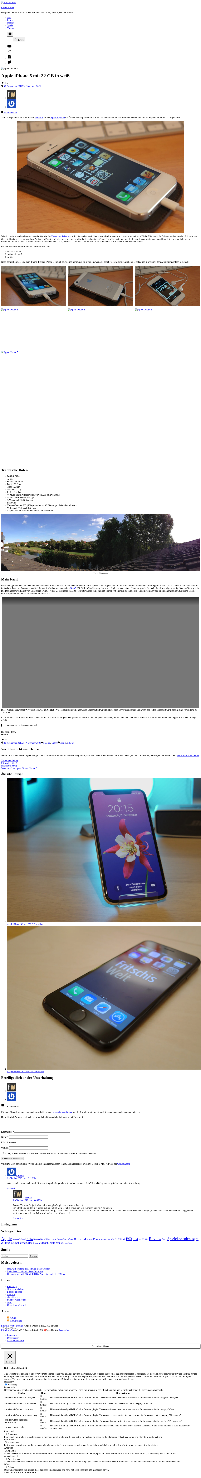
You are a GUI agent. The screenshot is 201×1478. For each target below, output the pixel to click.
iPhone (70, 743)
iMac (85, 1239)
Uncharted (19, 1242)
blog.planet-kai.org (16, 1289)
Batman (36, 1239)
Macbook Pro (105, 1239)
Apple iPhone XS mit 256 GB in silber (25, 924)
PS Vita (145, 1239)
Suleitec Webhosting (16, 1299)
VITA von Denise (15, 1340)
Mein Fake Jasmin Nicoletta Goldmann (25, 1271)
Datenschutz (64, 1330)
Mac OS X (115, 1239)
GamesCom (67, 1239)
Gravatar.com (123, 1164)
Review (155, 1238)
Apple (63, 743)
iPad (90, 1239)
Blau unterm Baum (54, 1239)
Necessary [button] (9, 1381)
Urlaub (30, 1242)
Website (5, 1148)
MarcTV (11, 1294)
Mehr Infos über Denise (188, 755)
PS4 (135, 1239)
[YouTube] (9, 47)
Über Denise (13, 1338)
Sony (164, 1239)
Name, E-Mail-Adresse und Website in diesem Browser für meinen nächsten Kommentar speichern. (51, 1153)
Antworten (12, 1188)
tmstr (9, 1302)
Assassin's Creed (19, 1239)
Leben (10, 20)
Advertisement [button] (11, 1456)
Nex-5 (73, 588)
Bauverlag (12, 1286)
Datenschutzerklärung (62, 1112)
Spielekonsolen (179, 1239)
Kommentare (16, 1320)
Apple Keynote (57, 117)
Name (5, 1137)
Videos (10, 28)
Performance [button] (10, 1439)
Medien (10, 22)
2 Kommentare (10, 112)
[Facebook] (9, 58)
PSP (140, 1239)
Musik (122, 1239)
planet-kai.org (13, 1297)
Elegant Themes (14, 1292)
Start (9, 17)
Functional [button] (9, 1431)
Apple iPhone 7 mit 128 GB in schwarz (25, 1071)
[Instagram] (9, 53)
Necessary (12, 1384)
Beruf (42, 1239)
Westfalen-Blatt (66, 1243)
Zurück (21, 40)
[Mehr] (10, 34)
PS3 (129, 1239)
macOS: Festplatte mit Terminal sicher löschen (28, 1268)
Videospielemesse (49, 1243)
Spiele (10, 25)
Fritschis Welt (7, 7)
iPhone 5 (39, 117)
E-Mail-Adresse (9, 1142)
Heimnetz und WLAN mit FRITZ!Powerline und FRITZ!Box (36, 1274)
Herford (78, 1239)
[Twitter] (9, 63)
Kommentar (7, 1132)
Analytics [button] (8, 1448)
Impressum (12, 1335)
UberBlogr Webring (16, 1305)
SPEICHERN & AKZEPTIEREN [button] (20, 1472)
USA (36, 1243)
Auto (29, 1239)
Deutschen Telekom (60, 236)
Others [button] (7, 1464)
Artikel (13, 1318)
